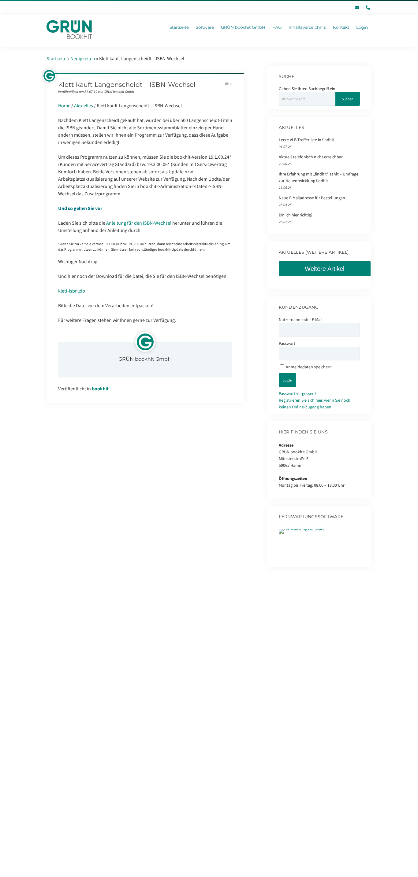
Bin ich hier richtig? (295, 215)
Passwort (287, 343)
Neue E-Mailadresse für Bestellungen (312, 198)
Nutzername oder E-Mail (301, 319)
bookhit (100, 388)
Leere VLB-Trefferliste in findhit (306, 139)
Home (64, 105)
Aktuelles (83, 105)
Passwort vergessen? (297, 393)
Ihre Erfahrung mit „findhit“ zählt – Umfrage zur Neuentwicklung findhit (318, 177)
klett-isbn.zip (71, 291)
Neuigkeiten (82, 58)
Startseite (56, 58)
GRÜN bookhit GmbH (145, 359)
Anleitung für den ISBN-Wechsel (138, 223)
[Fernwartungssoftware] (302, 529)
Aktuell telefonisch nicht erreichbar (311, 157)
